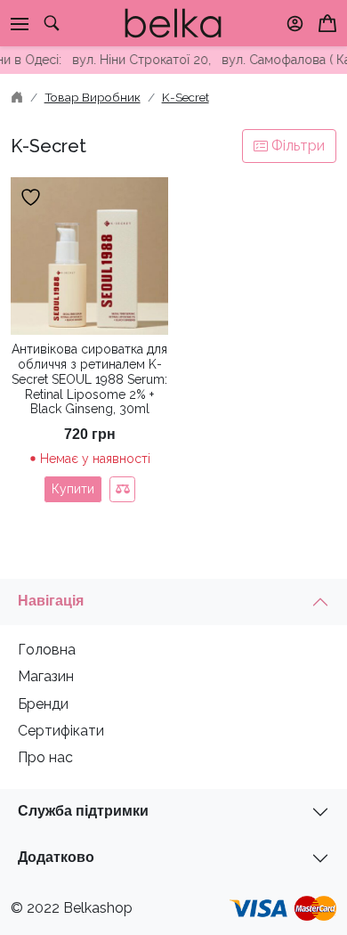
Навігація (51, 600)
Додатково (56, 857)
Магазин (46, 676)
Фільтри (296, 145)
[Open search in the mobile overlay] (52, 23)
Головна (47, 649)
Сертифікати (61, 730)
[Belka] (173, 21)
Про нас (45, 757)
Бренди (43, 703)
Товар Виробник (92, 97)
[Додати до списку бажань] (33, 197)
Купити (73, 489)
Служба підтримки (83, 810)
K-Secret (185, 97)
